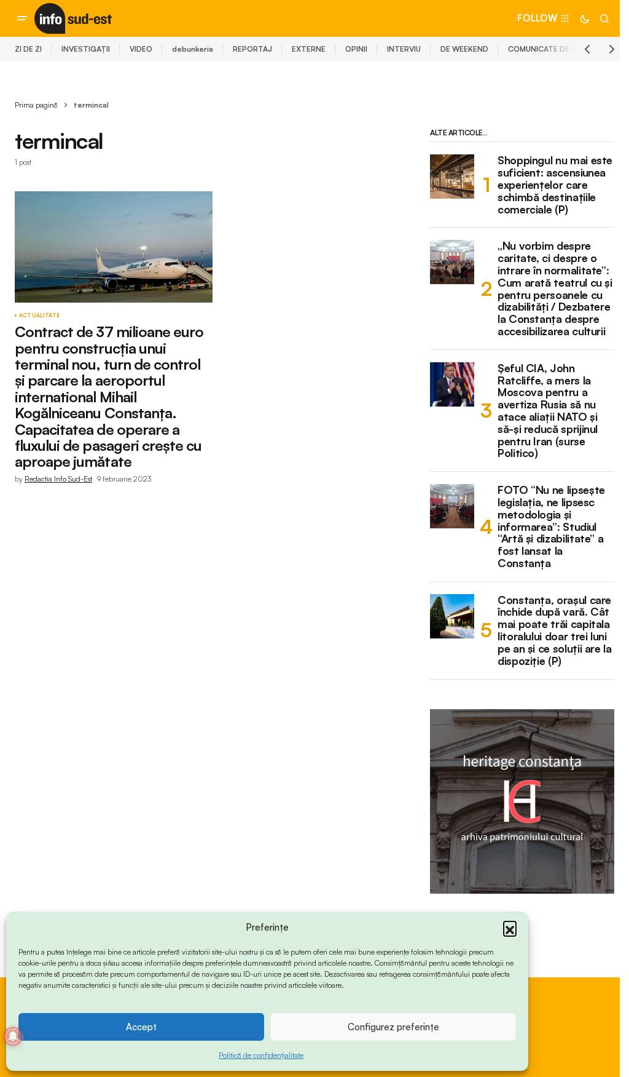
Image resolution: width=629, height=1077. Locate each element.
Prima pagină (36, 104)
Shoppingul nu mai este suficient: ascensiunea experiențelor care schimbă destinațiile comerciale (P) (555, 184)
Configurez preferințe (393, 1027)
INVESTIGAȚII (85, 49)
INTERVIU (404, 49)
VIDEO (141, 49)
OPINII (356, 49)
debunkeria (192, 49)
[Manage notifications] (13, 1036)
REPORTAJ (252, 49)
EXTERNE (309, 49)
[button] (510, 927)
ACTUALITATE (39, 315)
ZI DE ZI (28, 49)
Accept (141, 1027)
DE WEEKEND (464, 49)
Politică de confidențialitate (261, 1055)
